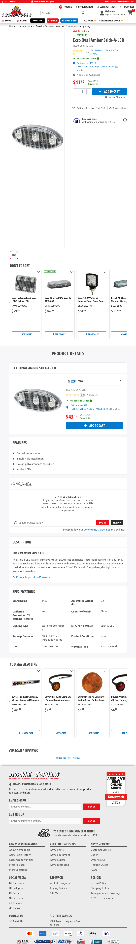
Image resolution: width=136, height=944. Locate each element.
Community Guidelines (97, 529)
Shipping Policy (100, 888)
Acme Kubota (58, 859)
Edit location (114, 409)
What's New (71, 20)
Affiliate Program (60, 883)
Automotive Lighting (79, 26)
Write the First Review (68, 757)
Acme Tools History (20, 854)
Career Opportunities (21, 859)
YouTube (17, 903)
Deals (54, 20)
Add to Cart (26, 334)
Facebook (18, 883)
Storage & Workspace (109, 20)
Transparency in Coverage (106, 893)
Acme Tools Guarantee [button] (88, 74)
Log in (102, 522)
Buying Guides (58, 888)
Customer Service (101, 849)
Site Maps (55, 893)
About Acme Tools (19, 849)
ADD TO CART (112, 91)
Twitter (16, 893)
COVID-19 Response (102, 898)
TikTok (16, 908)
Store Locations (18, 869)
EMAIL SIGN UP (17, 800)
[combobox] (63, 13)
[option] (14, 255)
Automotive (25, 26)
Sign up (117, 522)
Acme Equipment (60, 854)
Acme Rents (57, 849)
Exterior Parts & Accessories (50, 26)
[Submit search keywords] (83, 12)
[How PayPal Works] (80, 933)
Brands (24, 20)
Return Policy (98, 883)
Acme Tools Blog (59, 864)
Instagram (18, 888)
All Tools (89, 20)
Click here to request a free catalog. (65, 923)
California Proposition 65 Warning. (32, 577)
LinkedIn (17, 898)
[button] (112, 12)
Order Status (98, 859)
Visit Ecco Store (81, 31)
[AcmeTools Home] (16, 10)
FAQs (94, 869)
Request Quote (99, 864)
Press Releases (17, 864)
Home (12, 26)
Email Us (17, 921)
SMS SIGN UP (16, 814)
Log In (94, 854)
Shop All (8, 20)
